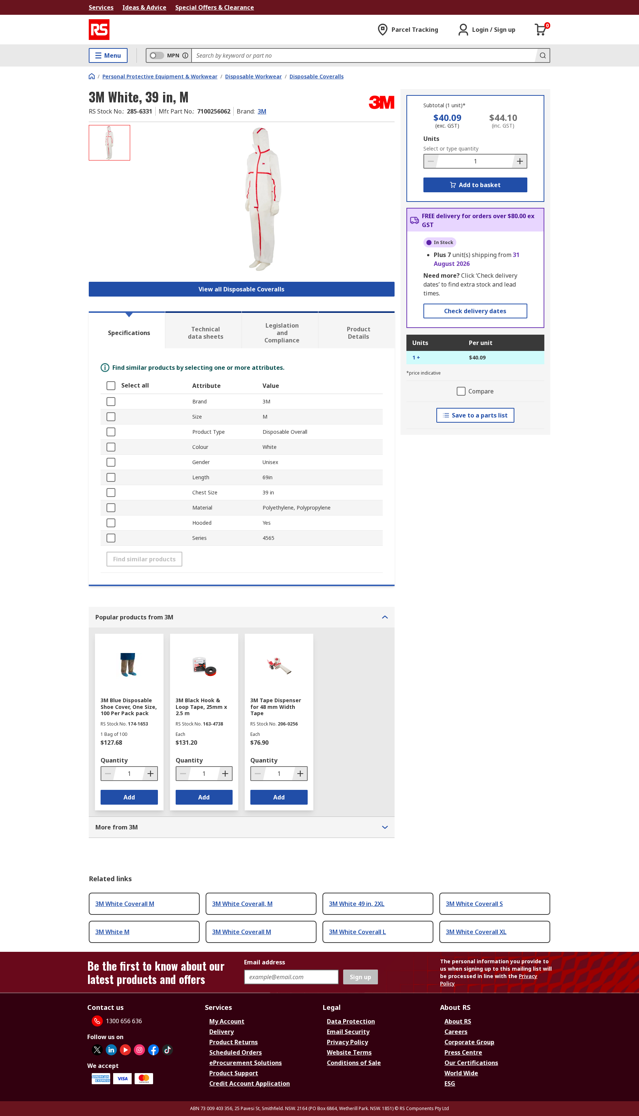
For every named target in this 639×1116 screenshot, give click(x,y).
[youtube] (125, 1049)
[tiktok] (167, 1049)
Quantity (114, 760)
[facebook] (153, 1049)
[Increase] (519, 161)
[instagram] (139, 1049)
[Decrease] (431, 161)
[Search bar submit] (542, 55)
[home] (92, 76)
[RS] (99, 29)
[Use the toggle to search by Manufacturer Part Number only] (185, 55)
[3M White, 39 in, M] (263, 199)
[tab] (127, 329)
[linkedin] (111, 1049)
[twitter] (97, 1049)
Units (431, 139)
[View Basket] (540, 29)
